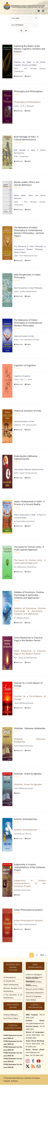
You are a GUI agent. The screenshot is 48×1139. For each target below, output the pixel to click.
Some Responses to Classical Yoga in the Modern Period (28, 639)
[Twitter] (27, 1066)
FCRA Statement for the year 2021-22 (12, 1042)
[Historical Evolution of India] (7, 426)
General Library (31, 985)
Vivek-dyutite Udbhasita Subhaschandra (25, 457)
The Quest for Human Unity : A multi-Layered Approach (29, 548)
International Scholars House (34, 983)
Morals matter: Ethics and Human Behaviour (26, 183)
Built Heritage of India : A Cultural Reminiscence (26, 138)
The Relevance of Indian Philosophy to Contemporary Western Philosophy (28, 323)
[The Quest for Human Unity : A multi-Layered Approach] (7, 562)
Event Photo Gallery (10, 1018)
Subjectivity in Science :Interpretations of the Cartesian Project (29, 867)
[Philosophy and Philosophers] (7, 107)
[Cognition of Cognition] (7, 381)
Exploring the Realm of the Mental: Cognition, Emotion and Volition (29, 49)
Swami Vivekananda (10, 984)
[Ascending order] (36, 18)
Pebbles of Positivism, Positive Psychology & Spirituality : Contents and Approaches (29, 595)
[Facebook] (33, 1061)
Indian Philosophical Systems (28, 909)
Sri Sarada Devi (9, 981)
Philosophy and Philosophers (28, 91)
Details (28, 76)
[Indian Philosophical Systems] (7, 925)
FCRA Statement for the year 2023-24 (12, 1054)
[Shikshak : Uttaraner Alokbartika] (7, 744)
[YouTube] (38, 1061)
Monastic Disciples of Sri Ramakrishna (12, 989)
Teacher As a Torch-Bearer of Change (28, 684)
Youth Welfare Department (31, 1001)
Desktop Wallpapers (10, 1015)
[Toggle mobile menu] (43, 11)
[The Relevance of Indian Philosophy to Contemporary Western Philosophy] (7, 335)
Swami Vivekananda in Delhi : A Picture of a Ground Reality (29, 503)
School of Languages (33, 996)
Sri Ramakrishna (9, 977)
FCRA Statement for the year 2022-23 (12, 1048)
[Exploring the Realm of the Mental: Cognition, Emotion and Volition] (7, 61)
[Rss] (33, 1066)
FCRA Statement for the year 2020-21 (12, 1036)
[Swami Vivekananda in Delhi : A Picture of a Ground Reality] (7, 517)
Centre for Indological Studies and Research (34, 976)
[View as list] (26, 30)
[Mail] (38, 1066)
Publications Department (35, 993)
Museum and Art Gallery (35, 989)
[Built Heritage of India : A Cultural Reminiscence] (7, 152)
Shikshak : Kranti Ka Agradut (27, 773)
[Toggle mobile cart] (38, 11)
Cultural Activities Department (32, 979)
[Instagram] (27, 1061)
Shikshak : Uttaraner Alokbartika (29, 728)
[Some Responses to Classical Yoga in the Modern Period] (7, 653)
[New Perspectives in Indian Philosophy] (7, 290)
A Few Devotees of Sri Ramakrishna (12, 996)
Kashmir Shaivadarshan (25, 819)
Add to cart (19, 76)
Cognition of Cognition (25, 365)
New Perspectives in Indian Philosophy (27, 276)
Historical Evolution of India (27, 410)
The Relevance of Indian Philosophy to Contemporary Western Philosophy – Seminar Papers (29, 231)
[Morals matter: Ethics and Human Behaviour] (7, 197)
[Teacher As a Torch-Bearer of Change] (7, 698)
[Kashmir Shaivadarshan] (7, 834)
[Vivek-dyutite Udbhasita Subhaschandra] (7, 471)
